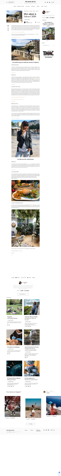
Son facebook (13, 101)
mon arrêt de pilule (36, 78)
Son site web (13, 169)
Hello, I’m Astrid (48, 12)
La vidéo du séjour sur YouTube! (15, 37)
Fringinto (30, 2)
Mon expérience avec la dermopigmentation (17, 99)
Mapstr (35, 34)
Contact (31, 430)
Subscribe (11, 2)
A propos (26, 430)
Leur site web (13, 84)
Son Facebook (13, 72)
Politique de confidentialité (38, 430)
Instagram (19, 250)
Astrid (27, 21)
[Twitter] (51, 2)
